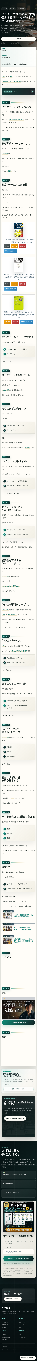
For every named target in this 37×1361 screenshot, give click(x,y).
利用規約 (4, 1335)
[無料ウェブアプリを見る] (18, 1081)
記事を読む (18, 38)
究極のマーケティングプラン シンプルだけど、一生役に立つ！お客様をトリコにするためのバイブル (19, 314)
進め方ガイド (5, 1324)
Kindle (7, 246)
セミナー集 (21, 1324)
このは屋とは (5, 1322)
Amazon (14, 246)
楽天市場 (22, 246)
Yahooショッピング (10, 251)
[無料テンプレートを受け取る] (18, 1296)
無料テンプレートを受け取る (27, 1357)
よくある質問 (22, 1337)
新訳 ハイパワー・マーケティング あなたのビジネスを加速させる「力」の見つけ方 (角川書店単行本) (19, 277)
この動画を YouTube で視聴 (18, 1022)
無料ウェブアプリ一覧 (24, 1327)
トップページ (22, 1340)
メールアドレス (7, 1247)
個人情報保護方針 (6, 1337)
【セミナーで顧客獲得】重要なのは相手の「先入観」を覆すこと (23, 916)
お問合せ (21, 1335)
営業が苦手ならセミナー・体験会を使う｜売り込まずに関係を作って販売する (24, 941)
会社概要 (4, 1327)
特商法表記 (4, 1340)
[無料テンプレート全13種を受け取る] (18, 1116)
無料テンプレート (23, 1322)
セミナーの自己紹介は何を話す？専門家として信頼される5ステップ (24, 928)
